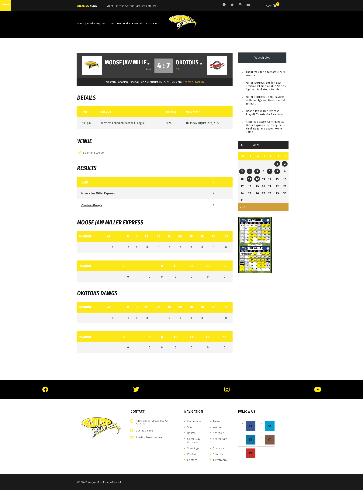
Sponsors (219, 454)
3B (169, 236)
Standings (193, 448)
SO (213, 236)
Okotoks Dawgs (190, 62)
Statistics (218, 448)
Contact (192, 460)
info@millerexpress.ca (149, 437)
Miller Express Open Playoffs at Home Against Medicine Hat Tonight (265, 100)
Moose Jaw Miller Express (128, 62)
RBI (147, 236)
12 (257, 179)
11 (249, 179)
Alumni (217, 427)
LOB (225, 236)
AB (109, 236)
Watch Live (262, 57)
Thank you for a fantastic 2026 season (266, 73)
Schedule (218, 433)
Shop (190, 427)
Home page (194, 421)
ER (175, 266)
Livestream (220, 460)
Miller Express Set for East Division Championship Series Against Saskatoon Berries (266, 86)
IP (124, 266)
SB (191, 236)
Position (84, 236)
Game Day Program (193, 440)
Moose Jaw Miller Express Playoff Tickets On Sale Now (264, 112)
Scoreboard (220, 439)
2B (158, 236)
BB (202, 236)
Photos (191, 454)
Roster (191, 433)
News (216, 421)
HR (180, 236)
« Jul (242, 207)
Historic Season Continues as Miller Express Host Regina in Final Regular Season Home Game (265, 127)
